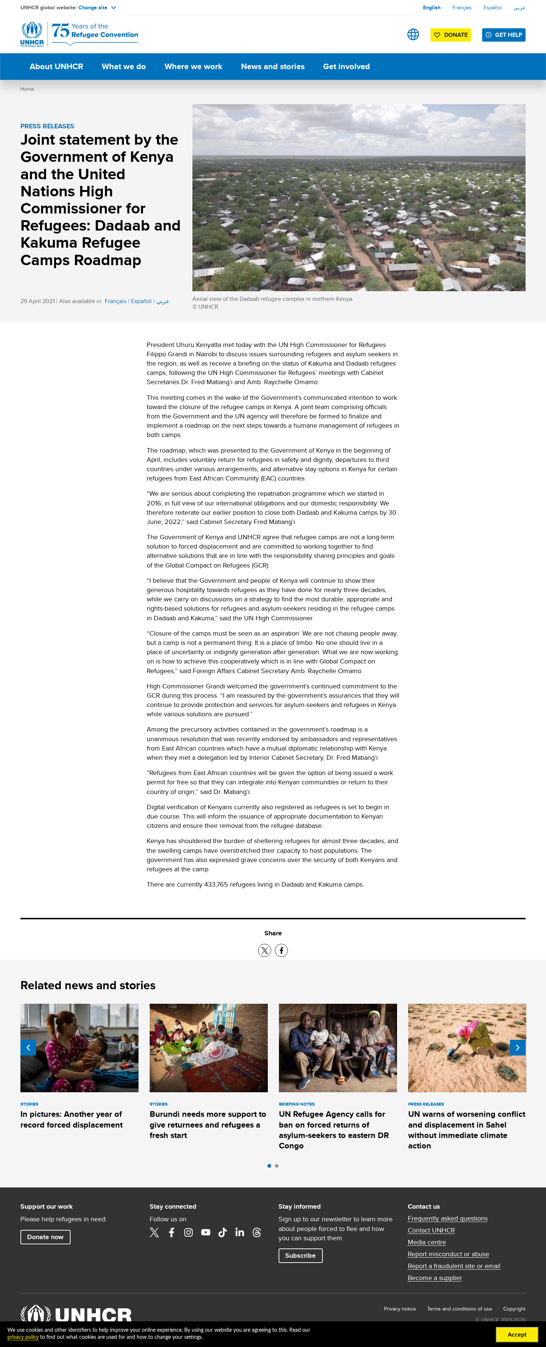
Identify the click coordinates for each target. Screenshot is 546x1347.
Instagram (189, 1232)
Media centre (427, 1242)
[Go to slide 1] (271, 1167)
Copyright (514, 1308)
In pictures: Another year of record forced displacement (71, 1119)
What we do (124, 66)
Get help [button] (508, 34)
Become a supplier (435, 1278)
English (432, 7)
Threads (257, 1232)
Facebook (171, 1232)
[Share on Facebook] (281, 950)
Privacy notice (400, 1308)
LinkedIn (240, 1232)
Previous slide (28, 1047)
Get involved (346, 66)
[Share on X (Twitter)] (264, 950)
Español (493, 7)
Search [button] (390, 34)
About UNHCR (56, 66)
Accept (517, 1335)
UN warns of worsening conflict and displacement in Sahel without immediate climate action (466, 1130)
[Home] (72, 34)
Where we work (193, 66)
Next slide (518, 1047)
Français (462, 7)
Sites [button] (413, 34)
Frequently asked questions (448, 1218)
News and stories (273, 66)
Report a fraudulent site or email (454, 1266)
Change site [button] (92, 7)
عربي (520, 7)
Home (27, 89)
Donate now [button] (45, 1237)
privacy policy (23, 1337)
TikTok (223, 1232)
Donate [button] (456, 34)
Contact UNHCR (431, 1230)
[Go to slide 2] (278, 1167)
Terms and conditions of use (459, 1308)
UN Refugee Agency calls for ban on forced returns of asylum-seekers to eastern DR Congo (334, 1130)
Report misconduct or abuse (448, 1254)
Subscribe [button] (300, 1255)
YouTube (206, 1232)
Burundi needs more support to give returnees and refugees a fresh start (208, 1124)
